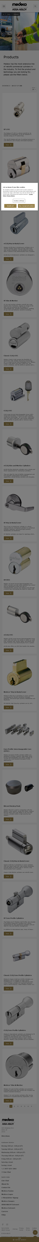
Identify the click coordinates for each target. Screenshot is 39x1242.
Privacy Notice (11, 195)
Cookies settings (19, 200)
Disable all (10, 205)
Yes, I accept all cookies (26, 205)
